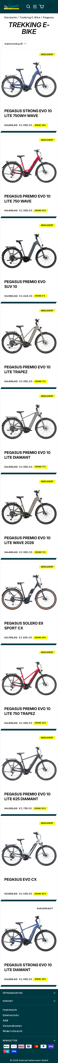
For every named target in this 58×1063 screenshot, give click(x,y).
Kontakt (8, 1001)
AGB (5, 1020)
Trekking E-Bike (29, 17)
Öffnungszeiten (12, 993)
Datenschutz (11, 1015)
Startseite (10, 17)
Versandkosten (12, 1025)
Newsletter (10, 1040)
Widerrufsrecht (12, 1031)
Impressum (10, 1009)
